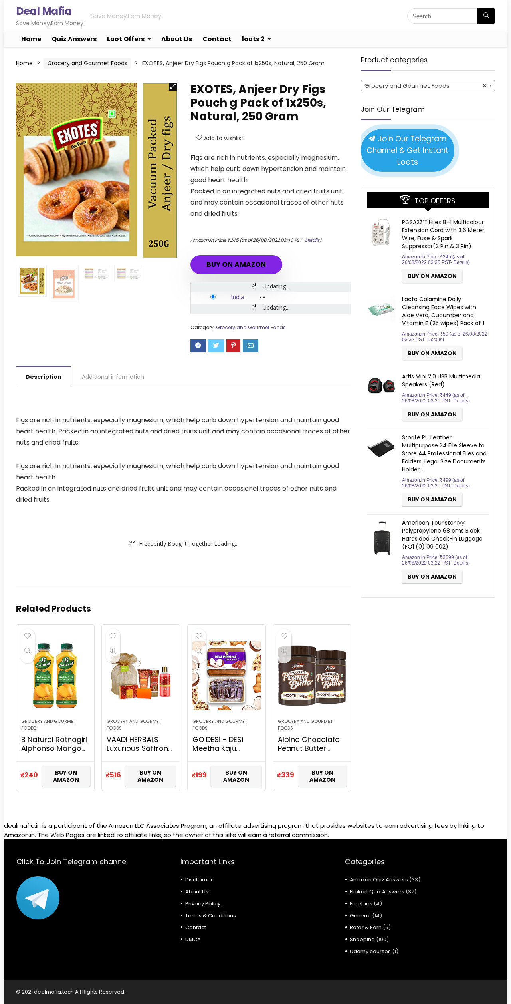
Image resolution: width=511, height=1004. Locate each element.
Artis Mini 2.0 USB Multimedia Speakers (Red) (441, 380)
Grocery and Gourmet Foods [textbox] (425, 86)
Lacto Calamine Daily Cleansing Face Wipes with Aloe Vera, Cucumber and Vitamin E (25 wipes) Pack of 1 (443, 311)
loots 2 (253, 39)
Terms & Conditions (210, 915)
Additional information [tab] (113, 377)
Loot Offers (126, 39)
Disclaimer (199, 879)
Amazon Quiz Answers (379, 879)
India (237, 297)
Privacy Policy (202, 903)
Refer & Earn (366, 927)
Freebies (361, 903)
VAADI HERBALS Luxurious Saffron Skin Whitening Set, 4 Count (140, 752)
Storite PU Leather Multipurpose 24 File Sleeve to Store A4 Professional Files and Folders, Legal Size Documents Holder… (444, 453)
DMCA (193, 939)
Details (312, 240)
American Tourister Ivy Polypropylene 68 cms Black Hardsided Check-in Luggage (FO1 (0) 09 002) (442, 535)
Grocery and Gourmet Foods (87, 63)
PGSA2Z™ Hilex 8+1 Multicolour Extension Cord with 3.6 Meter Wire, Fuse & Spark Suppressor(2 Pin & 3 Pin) (443, 234)
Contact (217, 39)
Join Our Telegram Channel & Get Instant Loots (407, 150)
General (360, 915)
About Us (176, 39)
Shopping (362, 939)
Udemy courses (370, 951)
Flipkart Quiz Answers (377, 891)
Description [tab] (43, 377)
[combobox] (428, 85)
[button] (173, 87)
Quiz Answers (74, 39)
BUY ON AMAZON (236, 264)
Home (31, 39)
